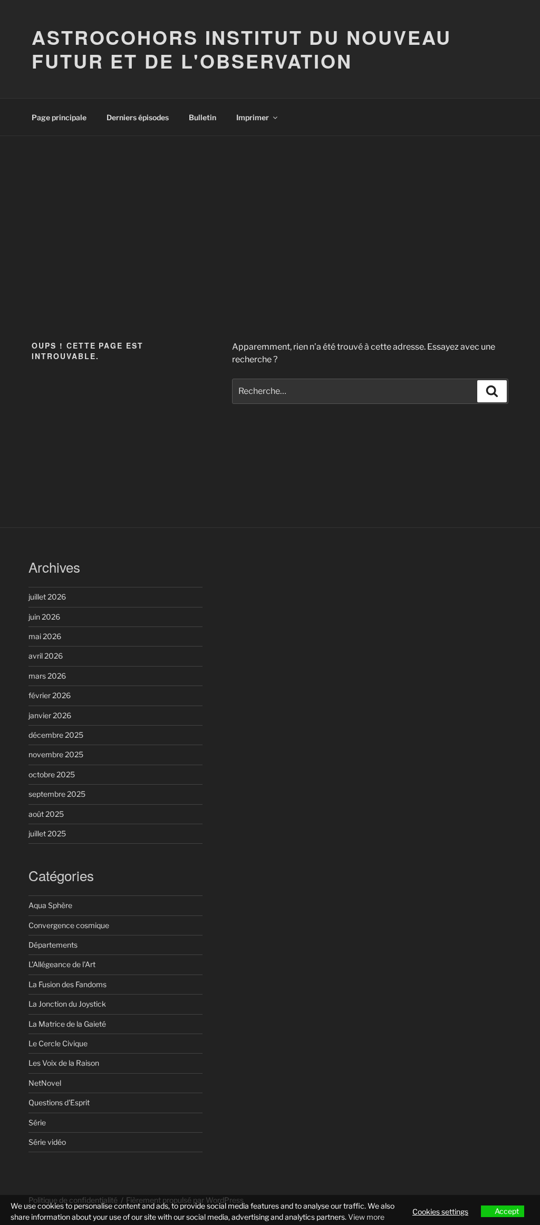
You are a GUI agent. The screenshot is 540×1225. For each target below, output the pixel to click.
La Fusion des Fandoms (67, 984)
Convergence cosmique (68, 925)
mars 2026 (47, 675)
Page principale (59, 117)
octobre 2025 (51, 774)
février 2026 (49, 695)
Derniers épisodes (138, 117)
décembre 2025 (55, 734)
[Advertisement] (270, 215)
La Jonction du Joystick (67, 1003)
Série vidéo (47, 1141)
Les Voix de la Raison (63, 1062)
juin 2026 (44, 616)
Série (37, 1122)
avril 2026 (45, 655)
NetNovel (44, 1082)
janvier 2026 (49, 715)
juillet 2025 (47, 833)
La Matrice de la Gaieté (67, 1023)
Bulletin (202, 117)
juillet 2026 (47, 596)
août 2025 (46, 813)
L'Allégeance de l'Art (61, 964)
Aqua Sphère (50, 905)
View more (366, 1216)
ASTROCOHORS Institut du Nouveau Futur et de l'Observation (241, 48)
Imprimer (252, 117)
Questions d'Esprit (59, 1102)
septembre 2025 (56, 793)
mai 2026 (44, 636)
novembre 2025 (55, 754)
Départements (53, 944)
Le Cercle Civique (58, 1043)
